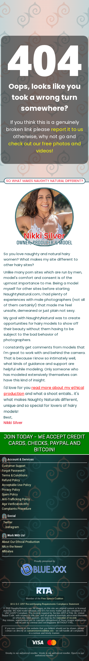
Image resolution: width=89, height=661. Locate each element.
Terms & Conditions (15, 475)
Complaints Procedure (16, 508)
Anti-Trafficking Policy (16, 499)
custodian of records (66, 618)
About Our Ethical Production (21, 542)
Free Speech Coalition (52, 598)
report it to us (67, 129)
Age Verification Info (15, 504)
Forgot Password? (13, 470)
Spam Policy (10, 494)
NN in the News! (12, 546)
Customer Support (13, 466)
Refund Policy (11, 480)
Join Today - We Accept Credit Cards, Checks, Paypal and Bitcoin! (44, 443)
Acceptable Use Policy (16, 485)
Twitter (7, 522)
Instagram (11, 527)
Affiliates (7, 551)
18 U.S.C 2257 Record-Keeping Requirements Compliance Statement (44, 604)
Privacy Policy (11, 489)
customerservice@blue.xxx (40, 631)
